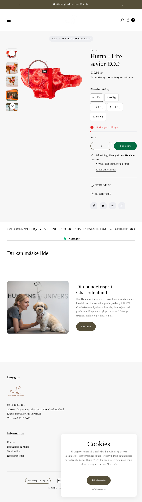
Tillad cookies (99, 480)
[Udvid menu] (9, 20)
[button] (122, 20)
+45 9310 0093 (21, 418)
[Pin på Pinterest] (112, 205)
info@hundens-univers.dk (28, 414)
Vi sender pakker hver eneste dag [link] (70, 229)
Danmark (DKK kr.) (36, 480)
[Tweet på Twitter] (103, 205)
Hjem (54, 39)
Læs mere (86, 326)
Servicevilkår (14, 451)
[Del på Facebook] (93, 205)
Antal (93, 137)
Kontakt (11, 442)
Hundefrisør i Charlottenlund (71, 4)
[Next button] (122, 4)
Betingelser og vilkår (18, 447)
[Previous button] (19, 4)
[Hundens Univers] (71, 19)
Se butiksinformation (106, 169)
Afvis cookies (98, 489)
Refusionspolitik (15, 456)
